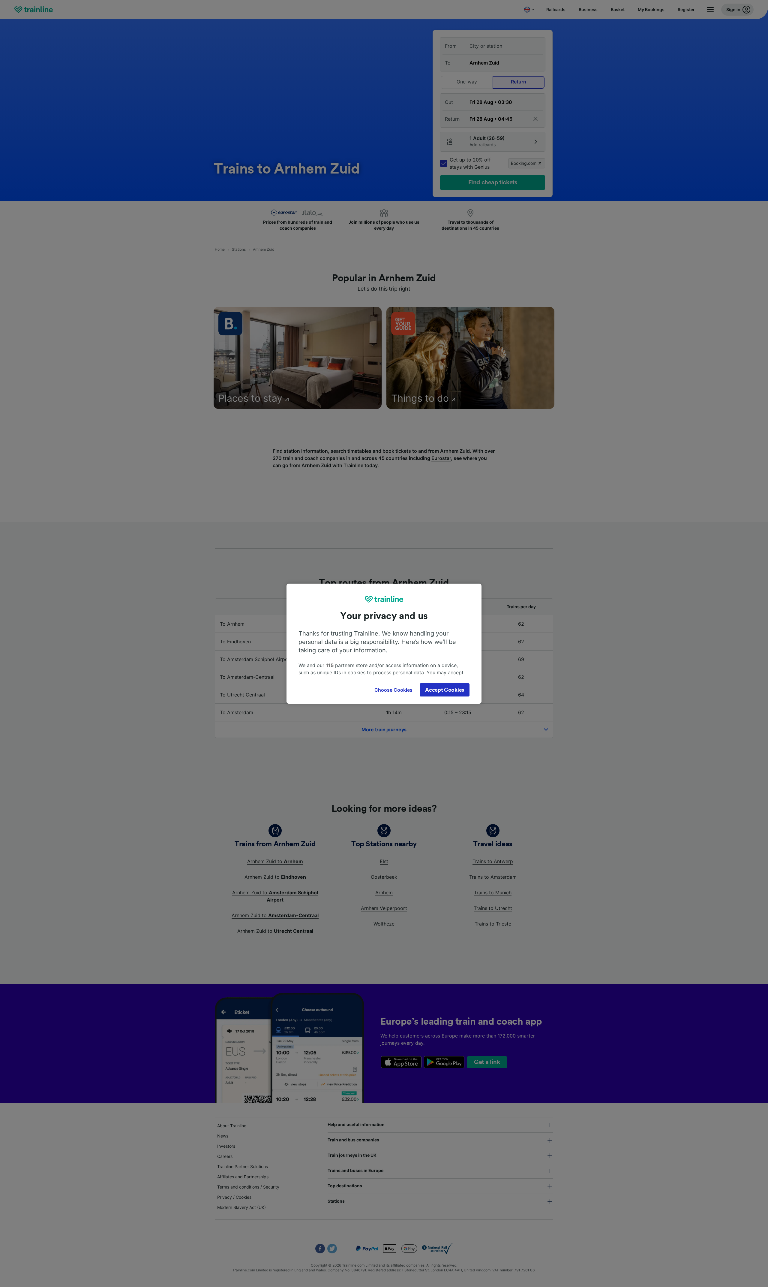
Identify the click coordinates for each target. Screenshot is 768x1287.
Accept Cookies (444, 690)
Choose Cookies (393, 690)
